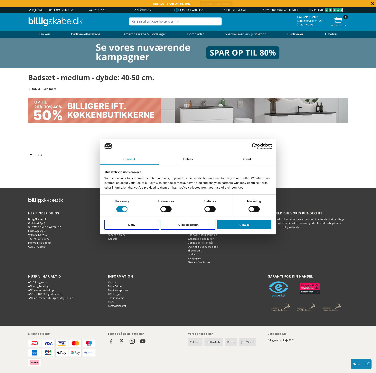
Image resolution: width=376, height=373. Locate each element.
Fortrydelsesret (117, 306)
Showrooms (195, 250)
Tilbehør (330, 34)
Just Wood (247, 342)
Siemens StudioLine (199, 262)
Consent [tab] (129, 159)
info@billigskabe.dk (39, 242)
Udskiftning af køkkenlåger (203, 246)
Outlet (191, 254)
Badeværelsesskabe (85, 34)
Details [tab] (188, 159)
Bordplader (195, 34)
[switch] (166, 209)
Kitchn (231, 342)
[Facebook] (111, 343)
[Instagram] (132, 343)
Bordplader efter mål (200, 242)
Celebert (195, 342)
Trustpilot (36, 155)
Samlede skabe (117, 235)
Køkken (44, 34)
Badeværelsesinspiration (202, 235)
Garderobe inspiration (201, 238)
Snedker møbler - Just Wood (245, 34)
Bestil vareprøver (118, 290)
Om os (112, 282)
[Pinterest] (122, 343)
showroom (144, 10)
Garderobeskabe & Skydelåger (143, 34)
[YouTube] (143, 343)
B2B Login (114, 294)
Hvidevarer (295, 34)
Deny (131, 224)
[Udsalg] (188, 67)
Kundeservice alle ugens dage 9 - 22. (52, 298)
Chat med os (305, 24)
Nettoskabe (213, 342)
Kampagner (195, 258)
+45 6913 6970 (97, 10)
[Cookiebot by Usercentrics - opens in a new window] (255, 146)
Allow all (244, 224)
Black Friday (115, 286)
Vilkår (111, 302)
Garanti (112, 238)
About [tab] (246, 159)
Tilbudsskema (116, 298)
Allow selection (188, 224)
